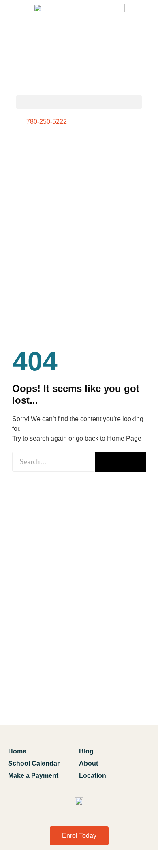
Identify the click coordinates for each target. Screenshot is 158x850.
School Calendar (34, 763)
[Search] (120, 462)
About (88, 763)
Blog (86, 751)
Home (17, 751)
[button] (79, 102)
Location (92, 775)
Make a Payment (33, 775)
